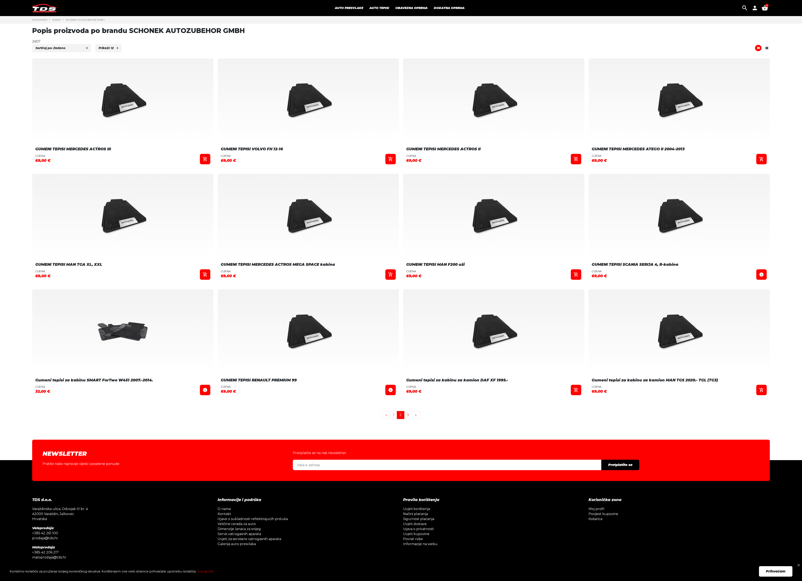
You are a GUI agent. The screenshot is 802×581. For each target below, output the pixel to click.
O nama (224, 509)
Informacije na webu (420, 544)
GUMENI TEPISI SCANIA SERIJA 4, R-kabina (635, 264)
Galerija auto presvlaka (237, 544)
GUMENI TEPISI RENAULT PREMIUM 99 (259, 380)
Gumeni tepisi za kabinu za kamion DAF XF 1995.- (457, 380)
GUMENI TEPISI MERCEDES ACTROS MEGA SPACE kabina (278, 264)
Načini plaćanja (415, 514)
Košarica (595, 519)
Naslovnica (39, 19)
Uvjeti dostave (415, 524)
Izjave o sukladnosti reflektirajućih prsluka (253, 519)
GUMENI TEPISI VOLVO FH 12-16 (252, 149)
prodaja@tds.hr (45, 538)
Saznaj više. (205, 571)
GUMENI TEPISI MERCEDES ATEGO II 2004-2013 (638, 149)
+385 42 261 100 (45, 533)
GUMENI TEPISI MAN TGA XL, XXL (68, 264)
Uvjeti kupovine (416, 534)
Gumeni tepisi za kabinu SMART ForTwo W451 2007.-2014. (94, 380)
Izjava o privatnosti (418, 529)
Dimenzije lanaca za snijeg (239, 529)
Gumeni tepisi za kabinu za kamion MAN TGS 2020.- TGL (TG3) (655, 380)
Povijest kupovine (603, 514)
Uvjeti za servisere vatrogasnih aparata (249, 539)
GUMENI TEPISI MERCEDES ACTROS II (443, 149)
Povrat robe (413, 539)
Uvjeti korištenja (416, 509)
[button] (745, 8)
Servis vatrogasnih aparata (239, 534)
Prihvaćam (776, 571)
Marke (56, 19)
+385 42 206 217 (45, 552)
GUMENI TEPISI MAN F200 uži (435, 264)
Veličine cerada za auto (237, 524)
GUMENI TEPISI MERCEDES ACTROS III (73, 149)
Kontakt (224, 514)
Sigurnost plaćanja (418, 519)
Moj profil (596, 509)
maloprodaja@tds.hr (49, 557)
